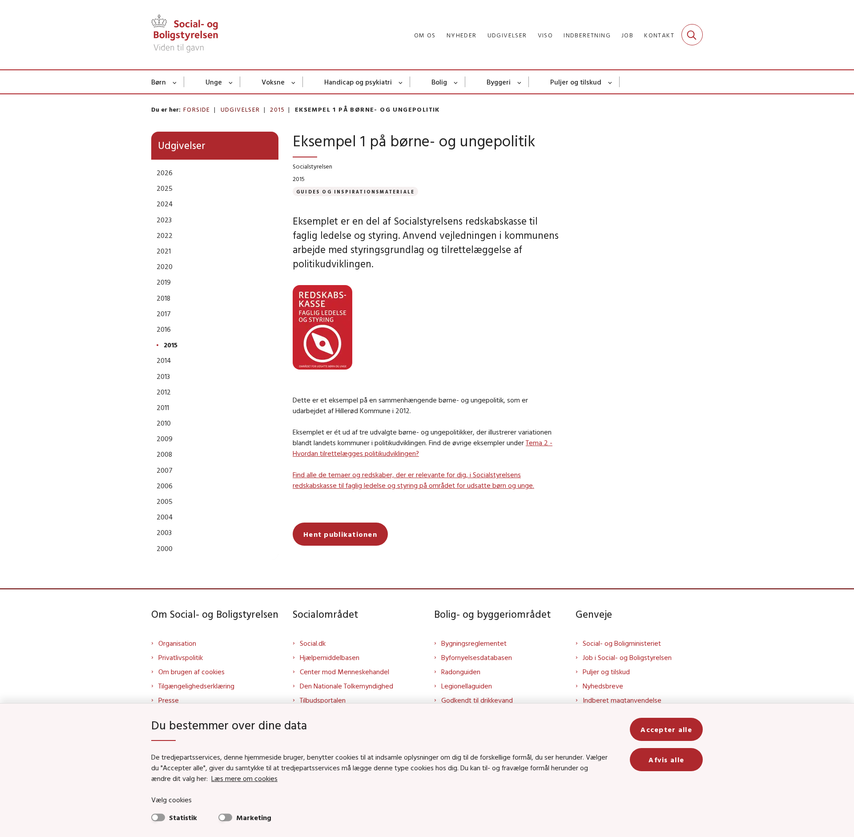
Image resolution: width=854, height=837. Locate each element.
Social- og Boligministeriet (622, 643)
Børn (158, 81)
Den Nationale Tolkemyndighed (346, 685)
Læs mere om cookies (244, 778)
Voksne (273, 81)
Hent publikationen (340, 534)
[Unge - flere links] (231, 81)
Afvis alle (666, 759)
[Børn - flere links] (175, 81)
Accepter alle (666, 729)
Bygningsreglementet (474, 643)
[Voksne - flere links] (294, 81)
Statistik (183, 817)
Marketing (253, 817)
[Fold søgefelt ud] (692, 34)
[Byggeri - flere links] (520, 81)
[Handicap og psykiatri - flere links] (401, 81)
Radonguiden (460, 671)
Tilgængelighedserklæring (196, 685)
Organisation (177, 643)
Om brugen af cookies (191, 671)
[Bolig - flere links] (456, 81)
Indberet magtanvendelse (622, 700)
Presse (168, 700)
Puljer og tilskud (575, 81)
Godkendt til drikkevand (477, 700)
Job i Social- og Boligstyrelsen (627, 657)
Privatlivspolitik (180, 657)
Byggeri (499, 81)
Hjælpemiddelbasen (329, 657)
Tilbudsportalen (323, 700)
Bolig (439, 81)
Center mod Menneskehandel (344, 671)
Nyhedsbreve (603, 685)
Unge (213, 81)
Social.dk (313, 643)
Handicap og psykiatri (358, 81)
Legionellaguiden (466, 685)
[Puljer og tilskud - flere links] (610, 81)
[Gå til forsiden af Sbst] (184, 34)
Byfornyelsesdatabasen (476, 657)
